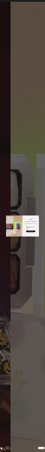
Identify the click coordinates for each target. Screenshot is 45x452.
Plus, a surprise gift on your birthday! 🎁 (30, 227)
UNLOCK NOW (31, 231)
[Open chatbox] (43, 448)
